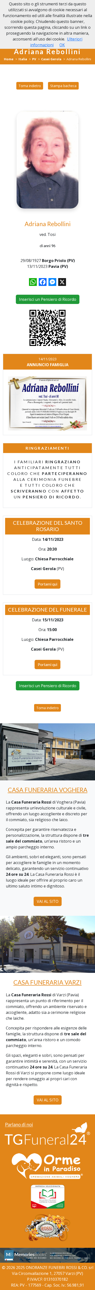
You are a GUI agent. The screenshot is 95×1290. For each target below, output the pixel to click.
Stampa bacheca (63, 85)
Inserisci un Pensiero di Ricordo (47, 299)
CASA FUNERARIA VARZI (47, 982)
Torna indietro (30, 85)
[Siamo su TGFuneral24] (47, 1134)
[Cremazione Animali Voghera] (47, 1166)
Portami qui (47, 584)
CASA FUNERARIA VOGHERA (47, 789)
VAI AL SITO (47, 901)
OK (62, 45)
